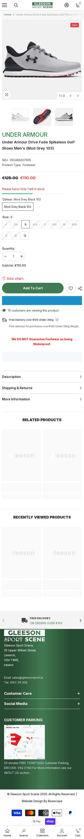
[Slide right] (80, 620)
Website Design (32, 801)
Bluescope (55, 801)
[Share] (79, 288)
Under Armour (25, 134)
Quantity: (8, 248)
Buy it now (42, 300)
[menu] (4, 5)
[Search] (16, 5)
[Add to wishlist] (71, 288)
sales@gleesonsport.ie (27, 677)
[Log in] (66, 5)
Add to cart (33, 288)
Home (7, 14)
